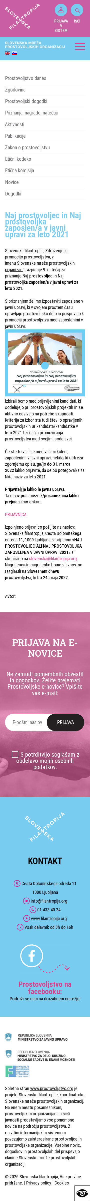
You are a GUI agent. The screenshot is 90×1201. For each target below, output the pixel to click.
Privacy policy (38, 1183)
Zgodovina (15, 90)
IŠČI (77, 21)
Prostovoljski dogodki (26, 101)
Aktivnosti (14, 124)
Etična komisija (19, 170)
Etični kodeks (18, 159)
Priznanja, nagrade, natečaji (31, 113)
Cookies (61, 1183)
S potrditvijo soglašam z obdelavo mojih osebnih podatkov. (48, 761)
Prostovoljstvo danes (25, 78)
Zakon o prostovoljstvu (27, 147)
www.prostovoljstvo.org (51, 1088)
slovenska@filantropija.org (53, 558)
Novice (12, 182)
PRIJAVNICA (15, 514)
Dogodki (13, 194)
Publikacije (15, 136)
